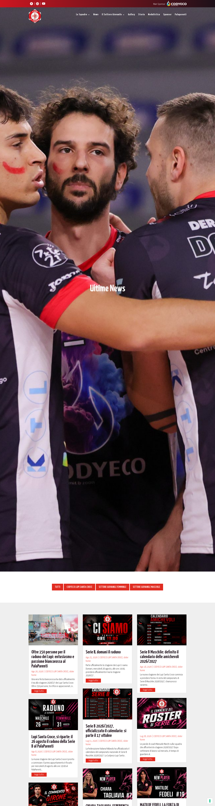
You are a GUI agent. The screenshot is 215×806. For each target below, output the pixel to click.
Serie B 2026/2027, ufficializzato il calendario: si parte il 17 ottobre (106, 731)
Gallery (131, 14)
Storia (141, 14)
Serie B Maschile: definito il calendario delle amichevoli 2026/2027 (159, 657)
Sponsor (167, 14)
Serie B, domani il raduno (103, 652)
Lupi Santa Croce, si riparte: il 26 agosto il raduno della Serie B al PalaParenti (53, 741)
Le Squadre (81, 14)
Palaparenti (180, 14)
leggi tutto (39, 691)
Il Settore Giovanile (112, 14)
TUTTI (57, 587)
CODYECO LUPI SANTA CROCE (79, 587)
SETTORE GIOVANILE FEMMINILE (112, 587)
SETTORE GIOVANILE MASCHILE (146, 587)
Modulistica (154, 14)
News (96, 14)
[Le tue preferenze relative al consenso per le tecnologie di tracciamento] (210, 801)
